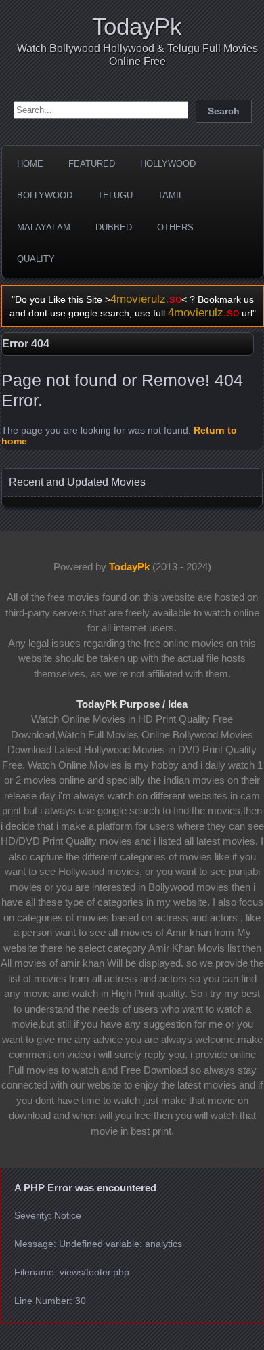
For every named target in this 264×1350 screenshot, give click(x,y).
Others (175, 227)
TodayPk (137, 26)
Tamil (170, 195)
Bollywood (44, 195)
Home (30, 164)
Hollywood (168, 164)
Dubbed (113, 227)
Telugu (115, 195)
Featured (91, 164)
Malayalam (43, 227)
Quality (36, 259)
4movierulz (145, 299)
